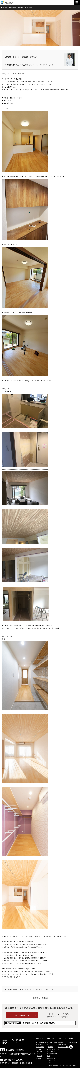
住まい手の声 (51, 1051)
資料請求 (60, 1042)
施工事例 (50, 1047)
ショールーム (40, 1044)
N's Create (55, 1065)
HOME (5, 7)
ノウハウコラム (51, 1060)
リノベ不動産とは (41, 1042)
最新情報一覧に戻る (41, 998)
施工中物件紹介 (20, 73)
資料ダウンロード (52, 1058)
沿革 (38, 1053)
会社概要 (39, 1051)
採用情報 (38, 1058)
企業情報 (38, 1049)
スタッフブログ (51, 1062)
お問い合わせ (24, 1015)
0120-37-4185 (57, 1014)
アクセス (39, 1056)
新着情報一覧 (12, 7)
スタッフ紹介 (40, 1047)
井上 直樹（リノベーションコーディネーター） (38, 65)
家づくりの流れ (51, 1049)
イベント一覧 (73, 1042)
